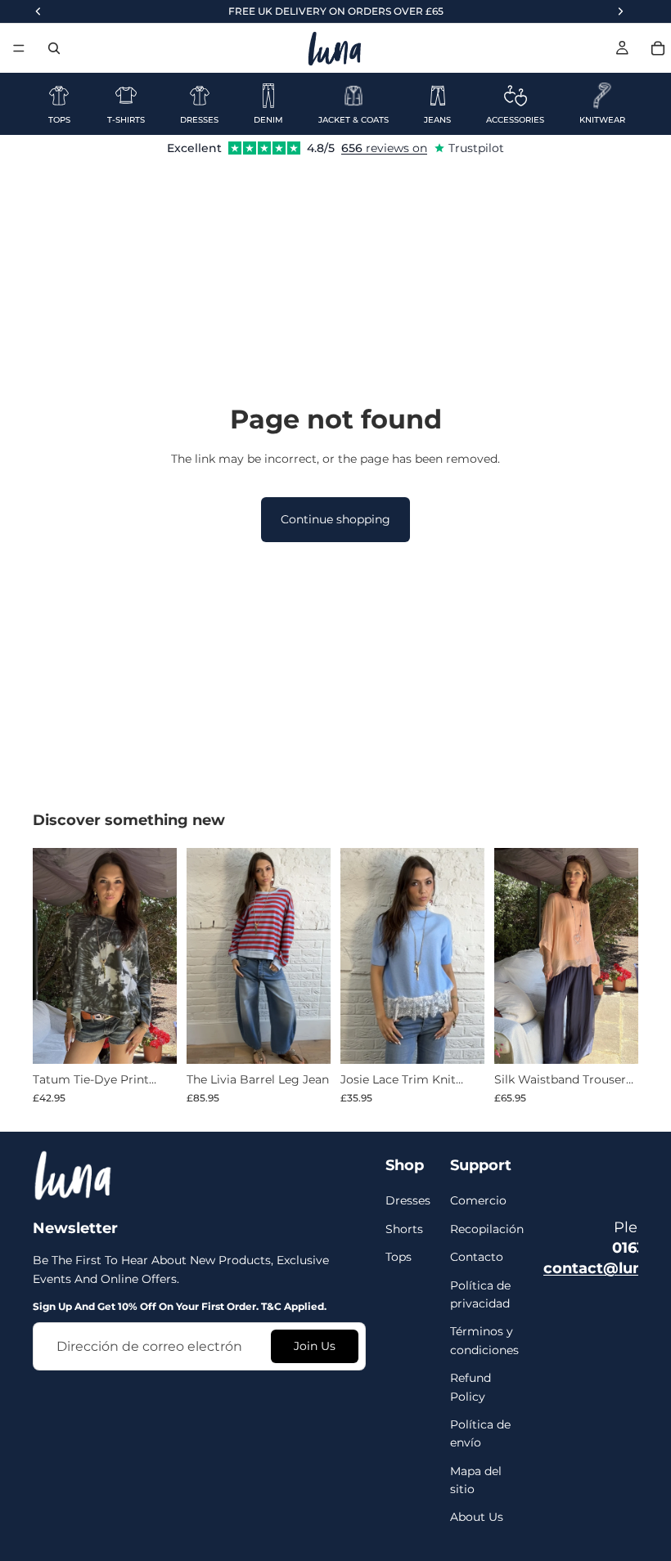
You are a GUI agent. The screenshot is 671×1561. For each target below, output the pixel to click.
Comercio (478, 1200)
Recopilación (487, 1229)
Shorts (404, 1229)
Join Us (315, 1346)
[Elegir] (151, 1039)
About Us (476, 1516)
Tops (398, 1256)
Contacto (476, 1256)
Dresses (407, 1200)
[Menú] (19, 48)
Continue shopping (335, 519)
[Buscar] (54, 48)
